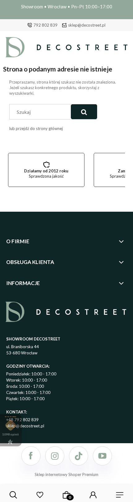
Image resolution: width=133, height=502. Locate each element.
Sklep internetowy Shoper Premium (66, 474)
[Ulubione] (40, 495)
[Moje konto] (93, 495)
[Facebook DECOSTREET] (31, 455)
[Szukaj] (84, 111)
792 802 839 (45, 25)
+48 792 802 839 (22, 419)
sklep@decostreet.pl (86, 25)
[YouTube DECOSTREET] (102, 455)
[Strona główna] (66, 48)
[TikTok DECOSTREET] (78, 455)
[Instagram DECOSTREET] (54, 455)
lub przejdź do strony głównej (36, 128)
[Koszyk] (66, 495)
